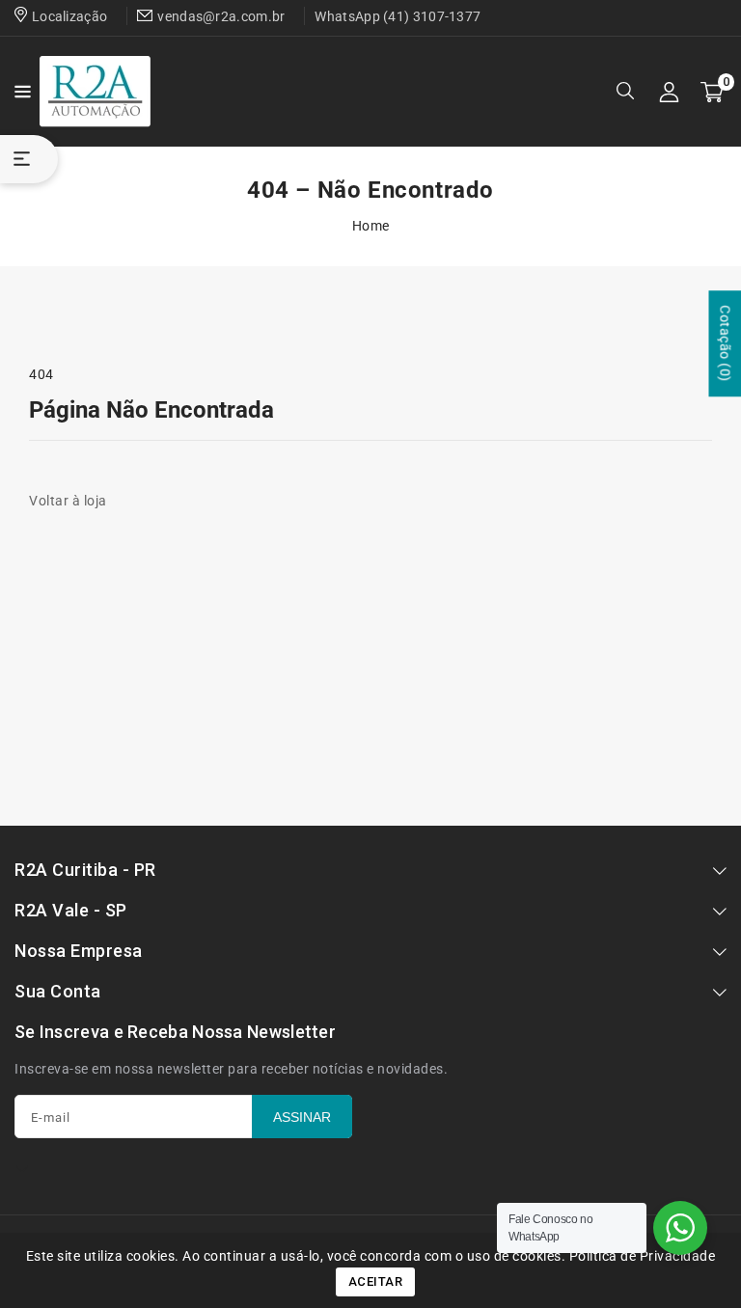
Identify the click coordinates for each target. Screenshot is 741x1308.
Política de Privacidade (642, 1256)
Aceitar (375, 1281)
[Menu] (19, 91)
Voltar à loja (68, 500)
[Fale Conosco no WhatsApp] (680, 1228)
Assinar (302, 1117)
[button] (19, 90)
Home (371, 225)
